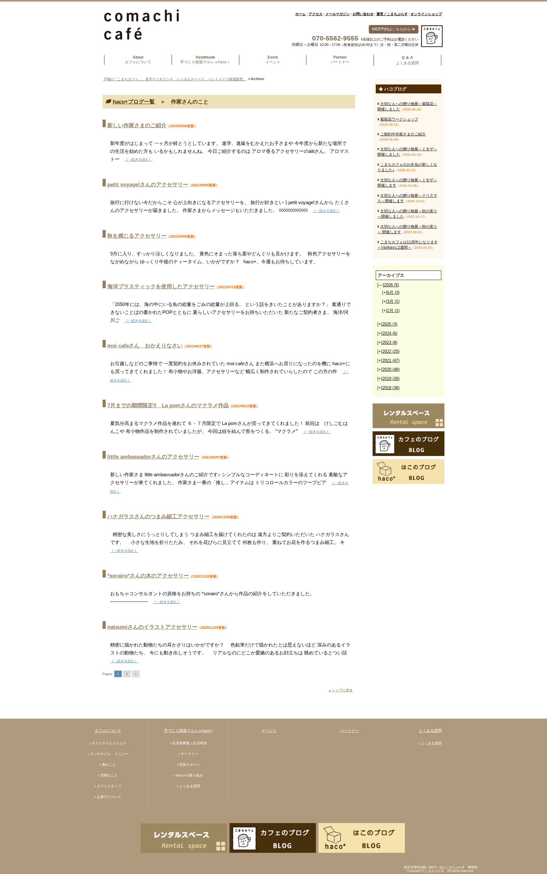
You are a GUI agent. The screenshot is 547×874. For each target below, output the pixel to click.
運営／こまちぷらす (392, 14)
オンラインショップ (426, 14)
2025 (389, 324)
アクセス (316, 14)
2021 (390, 360)
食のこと (109, 764)
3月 (393, 301)
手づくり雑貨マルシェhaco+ (188, 730)
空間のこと (109, 775)
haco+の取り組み (189, 775)
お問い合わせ (363, 14)
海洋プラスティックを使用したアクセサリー (161, 287)
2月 (393, 310)
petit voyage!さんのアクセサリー (147, 185)
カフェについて (108, 730)
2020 (390, 369)
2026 (391, 285)
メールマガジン (337, 14)
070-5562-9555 (335, 38)
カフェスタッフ (109, 786)
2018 (390, 387)
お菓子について (109, 797)
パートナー (349, 730)
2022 (390, 351)
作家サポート (189, 764)
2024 (389, 333)
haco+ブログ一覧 (134, 102)
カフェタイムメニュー (108, 743)
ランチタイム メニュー (109, 754)
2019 (390, 378)
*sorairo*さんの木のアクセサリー (148, 576)
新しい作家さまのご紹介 (137, 125)
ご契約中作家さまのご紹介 (403, 134)
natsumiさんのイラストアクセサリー (152, 627)
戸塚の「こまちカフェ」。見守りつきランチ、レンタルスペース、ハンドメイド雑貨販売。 (175, 79)
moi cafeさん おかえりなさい (145, 346)
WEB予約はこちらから (392, 29)
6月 (393, 292)
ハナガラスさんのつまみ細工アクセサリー (158, 517)
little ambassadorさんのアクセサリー (153, 457)
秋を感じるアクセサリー (137, 236)
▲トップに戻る (340, 690)
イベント (269, 730)
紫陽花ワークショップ (399, 119)
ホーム (300, 14)
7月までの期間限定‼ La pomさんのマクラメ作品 (168, 406)
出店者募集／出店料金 (189, 743)
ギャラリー (189, 754)
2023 (389, 342)
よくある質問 (189, 786)
